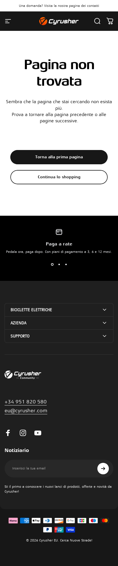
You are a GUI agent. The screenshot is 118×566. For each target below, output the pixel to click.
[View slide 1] (52, 264)
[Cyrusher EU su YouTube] (37, 432)
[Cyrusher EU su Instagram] (22, 432)
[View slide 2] (59, 264)
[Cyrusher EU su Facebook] (8, 432)
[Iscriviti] (103, 468)
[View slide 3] (65, 264)
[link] (26, 410)
